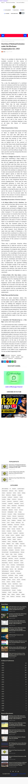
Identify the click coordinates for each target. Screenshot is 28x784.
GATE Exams (18, 522)
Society (16, 575)
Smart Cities (13, 573)
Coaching (3, 499)
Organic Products (17, 547)
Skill (15, 569)
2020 (14, 677)
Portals (15, 554)
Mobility (17, 543)
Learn (3, 535)
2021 (14, 675)
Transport (14, 590)
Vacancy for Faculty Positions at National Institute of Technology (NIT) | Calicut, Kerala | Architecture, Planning (18, 764)
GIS (22, 522)
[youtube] (18, 771)
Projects (8, 556)
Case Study (4, 497)
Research (11, 562)
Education (15, 10)
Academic (14, 488)
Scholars (17, 566)
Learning (7, 535)
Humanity (17, 356)
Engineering (8, 518)
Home (2, 39)
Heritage (20, 526)
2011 (14, 698)
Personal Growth (5, 552)
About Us (3, 2)
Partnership (17, 549)
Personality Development (14, 552)
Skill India (12, 571)
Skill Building (20, 569)
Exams (9, 520)
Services (11, 569)
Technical (18, 581)
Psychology (20, 556)
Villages (20, 592)
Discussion (4, 511)
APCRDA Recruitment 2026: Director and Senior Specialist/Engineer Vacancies (18, 641)
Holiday (8, 528)
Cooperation (10, 503)
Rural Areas (13, 564)
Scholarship (8, 10)
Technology (4, 583)
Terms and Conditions (20, 2)
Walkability (4, 594)
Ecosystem (10, 514)
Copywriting (16, 503)
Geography (4, 524)
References (4, 560)
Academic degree (21, 488)
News (25, 545)
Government (16, 524)
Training (12, 585)
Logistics (14, 537)
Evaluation (4, 520)
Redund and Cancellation (10, 2)
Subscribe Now (14, 13)
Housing (13, 528)
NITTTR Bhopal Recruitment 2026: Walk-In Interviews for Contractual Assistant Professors (18, 744)
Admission (11, 490)
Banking (23, 492)
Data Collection (21, 505)
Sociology (21, 575)
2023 (14, 670)
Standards (11, 577)
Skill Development (5, 571)
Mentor (9, 541)
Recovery (16, 558)
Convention (4, 503)
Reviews (3, 564)
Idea (22, 528)
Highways (4, 528)
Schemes (7, 13)
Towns (21, 583)
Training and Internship (6, 590)
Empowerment (20, 516)
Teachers (8, 581)
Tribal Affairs (4, 592)
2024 (14, 667)
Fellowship (19, 520)
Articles (14, 492)
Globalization (10, 524)
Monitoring (22, 543)
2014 (14, 691)
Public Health (4, 558)
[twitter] (13, 771)
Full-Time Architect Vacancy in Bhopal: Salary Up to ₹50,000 (17, 737)
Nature (20, 545)
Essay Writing (21, 518)
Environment (14, 518)
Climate (21, 497)
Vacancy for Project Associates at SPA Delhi (17, 751)
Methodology (14, 541)
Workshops (18, 596)
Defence (3, 507)
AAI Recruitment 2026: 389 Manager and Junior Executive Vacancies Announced (17, 648)
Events (22, 10)
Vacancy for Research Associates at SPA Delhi (17, 757)
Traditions (8, 585)
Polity (11, 554)
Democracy (13, 355)
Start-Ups (16, 577)
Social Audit (19, 573)
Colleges (8, 499)
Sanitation (7, 566)
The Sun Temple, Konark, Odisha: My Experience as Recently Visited (17, 472)
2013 (14, 693)
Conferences (15, 501)
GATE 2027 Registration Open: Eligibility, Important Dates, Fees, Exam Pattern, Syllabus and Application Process (18, 608)
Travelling (19, 590)
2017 (14, 684)
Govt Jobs (22, 524)
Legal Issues (4, 358)
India (22, 356)
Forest (8, 522)
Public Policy (10, 558)
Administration (5, 490)
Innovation (9, 530)
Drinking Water (10, 511)
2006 (14, 710)
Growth (12, 356)
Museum (16, 545)
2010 (14, 700)
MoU (13, 543)
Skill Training (17, 571)
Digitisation (11, 509)
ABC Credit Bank (5, 488)
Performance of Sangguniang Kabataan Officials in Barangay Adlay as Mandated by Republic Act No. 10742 (17, 466)
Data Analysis (14, 505)
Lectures (12, 535)
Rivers (8, 564)
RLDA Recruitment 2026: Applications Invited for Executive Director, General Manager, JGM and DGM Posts (17, 622)
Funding (12, 522)
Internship (19, 530)
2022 (14, 672)
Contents (21, 501)
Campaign (19, 495)
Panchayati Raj (4, 549)
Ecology (20, 511)
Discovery (21, 509)
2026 (14, 663)
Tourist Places (15, 583)
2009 (14, 703)
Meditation (4, 541)
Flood (24, 520)
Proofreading (14, 556)
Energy (3, 518)
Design (19, 507)
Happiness (15, 526)
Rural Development (20, 564)
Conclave (3, 501)
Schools (22, 566)
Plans (3, 554)
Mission (3, 543)
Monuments (4, 545)
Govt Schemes (4, 526)
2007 (14, 708)
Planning (22, 552)
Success (13, 579)
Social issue (10, 358)
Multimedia (10, 545)
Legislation (18, 535)
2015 (14, 689)
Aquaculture (9, 492)
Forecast (3, 522)
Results (22, 562)
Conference (9, 501)
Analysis (3, 492)
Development (4, 509)
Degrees (8, 507)
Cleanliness (16, 497)
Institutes (14, 530)
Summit (18, 579)
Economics (4, 514)
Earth (16, 511)
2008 (14, 705)
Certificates (10, 497)
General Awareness (6, 356)
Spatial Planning (5, 577)
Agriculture (21, 490)
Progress (3, 556)
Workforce (12, 596)
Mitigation (8, 543)
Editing (15, 514)
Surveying (23, 579)
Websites (18, 594)
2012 (14, 696)
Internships (4, 533)
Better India (6, 39)
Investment (15, 533)
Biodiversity (8, 495)
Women (3, 596)
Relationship (16, 560)
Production (20, 554)
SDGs (3, 566)
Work (8, 596)
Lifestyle (3, 537)
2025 (14, 665)
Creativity (4, 505)
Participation (11, 549)
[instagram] (16, 771)
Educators (4, 516)
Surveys (3, 581)
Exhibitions (14, 520)
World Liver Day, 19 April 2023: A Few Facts (17, 478)
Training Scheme (14, 588)
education (19, 355)
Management (19, 537)
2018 (14, 682)
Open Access (10, 547)
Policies (7, 554)
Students (9, 579)
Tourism (9, 583)
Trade (3, 585)
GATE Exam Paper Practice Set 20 (16, 634)
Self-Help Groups (5, 569)
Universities (15, 592)
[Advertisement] (14, 25)
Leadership (21, 533)
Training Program (19, 585)
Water (9, 594)
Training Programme (6, 588)
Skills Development (5, 573)
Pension (22, 549)
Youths (3, 598)
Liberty (22, 535)
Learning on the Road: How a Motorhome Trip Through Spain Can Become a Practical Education (17, 615)
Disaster (16, 509)
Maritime (9, 539)
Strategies (4, 579)
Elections (9, 516)
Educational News (21, 514)
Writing (23, 596)
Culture (8, 505)
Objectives (4, 547)
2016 (14, 686)
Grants (10, 526)
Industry (3, 530)
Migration (20, 541)
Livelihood (9, 537)
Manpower (4, 539)
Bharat (3, 495)
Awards (19, 492)
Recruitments (22, 558)
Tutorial (9, 592)
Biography (14, 495)
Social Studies (10, 575)
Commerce (14, 499)
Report (21, 560)
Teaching (13, 581)
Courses (21, 503)
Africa (16, 490)
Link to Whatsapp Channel (14, 387)
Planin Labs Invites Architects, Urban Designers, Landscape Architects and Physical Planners (17, 655)
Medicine (19, 539)
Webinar (13, 594)
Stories (21, 577)
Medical (14, 539)
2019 (14, 679)
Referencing (10, 560)
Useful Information (17, 358)
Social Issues (4, 575)
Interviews (10, 533)
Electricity (14, 516)
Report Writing (4, 562)
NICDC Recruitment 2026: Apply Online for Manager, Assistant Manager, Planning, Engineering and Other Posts (17, 629)
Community (20, 499)
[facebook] (10, 771)
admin (4, 51)
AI (10, 488)
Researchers (16, 562)
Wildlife (23, 594)
